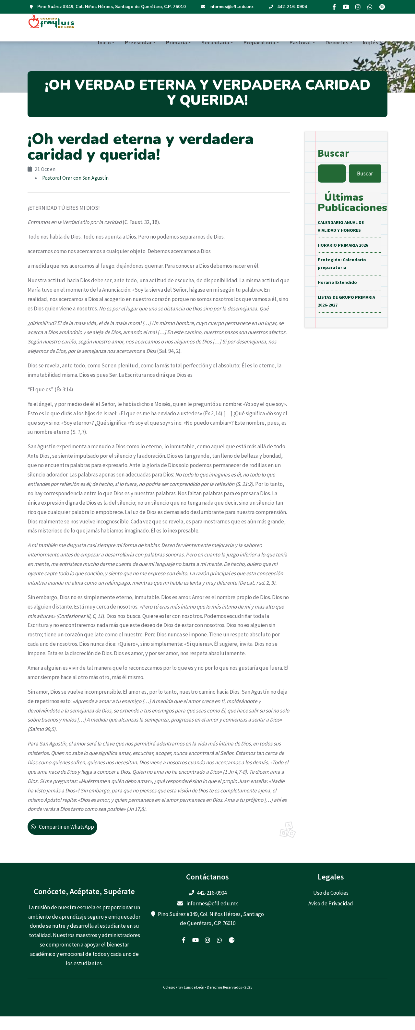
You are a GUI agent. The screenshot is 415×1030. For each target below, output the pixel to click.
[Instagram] (357, 7)
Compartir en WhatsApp (66, 826)
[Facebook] (333, 7)
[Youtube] (345, 7)
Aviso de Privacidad (330, 903)
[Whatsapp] (369, 7)
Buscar (333, 153)
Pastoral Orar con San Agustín (75, 177)
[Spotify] (381, 7)
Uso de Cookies (331, 892)
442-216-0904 (292, 7)
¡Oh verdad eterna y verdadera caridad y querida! (141, 147)
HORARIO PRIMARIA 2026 (343, 245)
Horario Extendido (337, 282)
